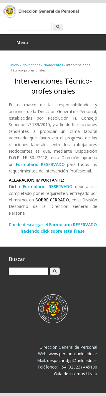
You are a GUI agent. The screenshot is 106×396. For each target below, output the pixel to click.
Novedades (31, 65)
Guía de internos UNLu (75, 374)
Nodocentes (53, 65)
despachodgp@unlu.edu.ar (72, 360)
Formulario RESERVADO (40, 164)
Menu (22, 42)
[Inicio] (48, 12)
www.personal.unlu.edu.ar (73, 353)
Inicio (14, 65)
